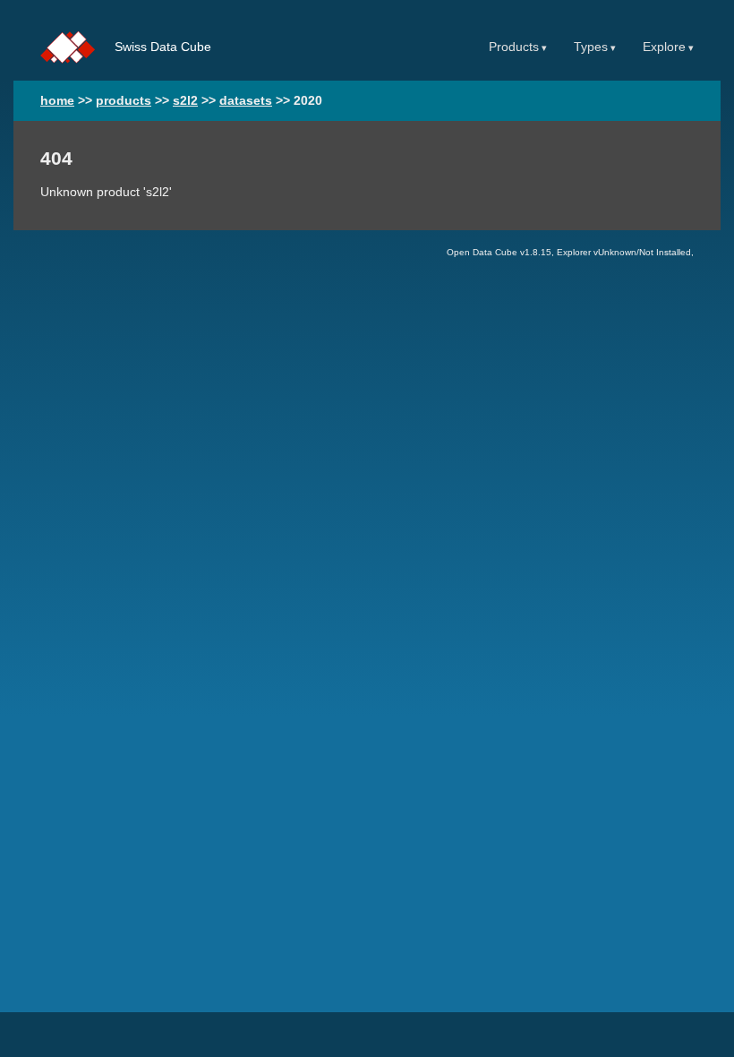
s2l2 (185, 100)
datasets (245, 100)
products (123, 100)
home (57, 100)
